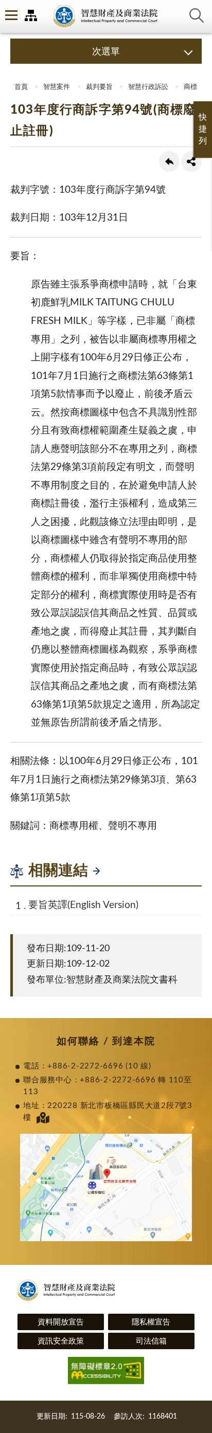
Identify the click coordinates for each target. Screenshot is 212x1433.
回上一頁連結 (169, 161)
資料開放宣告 (61, 1322)
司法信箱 (151, 1341)
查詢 (196, 15)
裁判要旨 (99, 87)
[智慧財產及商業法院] (106, 16)
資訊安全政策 (61, 1341)
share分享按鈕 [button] (191, 161)
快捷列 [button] (203, 129)
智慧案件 (56, 87)
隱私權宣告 (151, 1322)
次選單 (106, 52)
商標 (190, 87)
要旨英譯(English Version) (83, 905)
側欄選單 (10, 15)
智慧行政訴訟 (148, 87)
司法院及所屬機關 (31, 15)
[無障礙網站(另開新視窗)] (106, 1372)
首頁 (20, 87)
